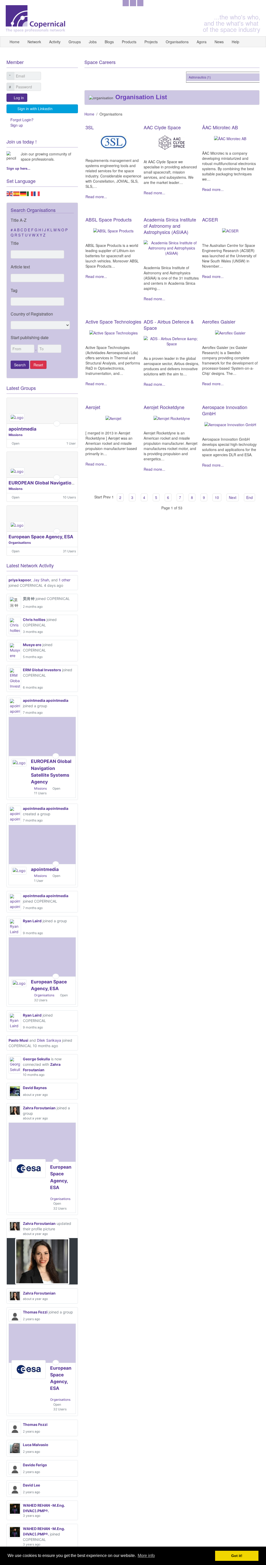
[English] (9, 193)
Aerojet (92, 407)
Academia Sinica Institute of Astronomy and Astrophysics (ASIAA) (170, 225)
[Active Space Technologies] (113, 332)
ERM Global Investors (42, 670)
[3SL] (114, 141)
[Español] (16, 193)
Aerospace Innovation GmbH (224, 410)
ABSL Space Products (108, 219)
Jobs (93, 41)
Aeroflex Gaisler (218, 321)
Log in (19, 97)
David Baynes (35, 1087)
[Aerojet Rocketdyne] (172, 417)
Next (232, 497)
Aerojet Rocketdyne (164, 407)
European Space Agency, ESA (41, 536)
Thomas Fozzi (35, 1312)
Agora (202, 41)
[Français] (37, 193)
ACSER (210, 219)
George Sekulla (36, 1059)
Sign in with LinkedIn (34, 108)
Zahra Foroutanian (39, 1108)
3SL (89, 127)
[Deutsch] (23, 193)
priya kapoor (20, 580)
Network (34, 41)
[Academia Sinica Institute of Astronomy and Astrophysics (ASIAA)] (172, 247)
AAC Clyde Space (162, 127)
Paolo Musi (18, 1040)
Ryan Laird (32, 921)
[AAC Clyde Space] (172, 142)
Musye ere (32, 644)
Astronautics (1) (193, 77)
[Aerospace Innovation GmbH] (230, 424)
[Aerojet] (113, 417)
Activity (55, 41)
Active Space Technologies (113, 321)
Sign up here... (18, 168)
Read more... (96, 196)
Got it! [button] (236, 1556)
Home (14, 41)
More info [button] (146, 1555)
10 (217, 497)
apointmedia (22, 429)
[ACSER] (230, 230)
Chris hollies (34, 619)
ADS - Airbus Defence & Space (169, 324)
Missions (16, 435)
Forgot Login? (22, 119)
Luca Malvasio (35, 1444)
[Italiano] (30, 193)
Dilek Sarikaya (49, 1040)
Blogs (109, 41)
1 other (64, 580)
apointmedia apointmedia (45, 700)
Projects (151, 41)
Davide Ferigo (35, 1465)
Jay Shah (41, 580)
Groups (75, 41)
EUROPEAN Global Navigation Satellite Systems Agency (70, 482)
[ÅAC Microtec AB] (230, 138)
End (249, 497)
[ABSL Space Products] (113, 230)
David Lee (31, 1485)
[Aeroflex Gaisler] (230, 332)
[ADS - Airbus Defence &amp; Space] (172, 340)
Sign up (16, 125)
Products (129, 41)
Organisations (177, 41)
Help (235, 41)
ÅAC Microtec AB (220, 127)
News (219, 41)
